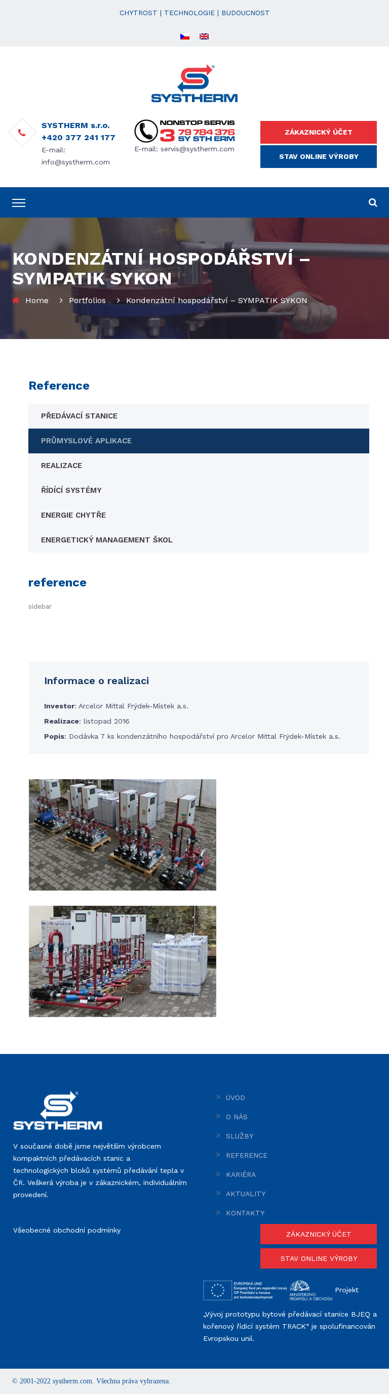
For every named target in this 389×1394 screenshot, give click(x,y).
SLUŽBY (239, 1136)
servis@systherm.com (198, 149)
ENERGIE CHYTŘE (73, 515)
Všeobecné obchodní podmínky (67, 1230)
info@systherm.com (76, 162)
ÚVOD (235, 1097)
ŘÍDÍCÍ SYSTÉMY (71, 490)
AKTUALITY (245, 1194)
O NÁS (237, 1117)
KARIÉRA (241, 1174)
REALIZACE (61, 465)
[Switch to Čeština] (184, 36)
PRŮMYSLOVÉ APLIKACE (86, 440)
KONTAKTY (245, 1213)
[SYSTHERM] (194, 82)
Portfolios (87, 300)
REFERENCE (246, 1155)
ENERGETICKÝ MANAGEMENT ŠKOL (107, 539)
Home (37, 300)
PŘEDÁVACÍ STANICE (79, 415)
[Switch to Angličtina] (204, 36)
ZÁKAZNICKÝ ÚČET (319, 132)
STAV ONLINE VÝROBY (319, 156)
